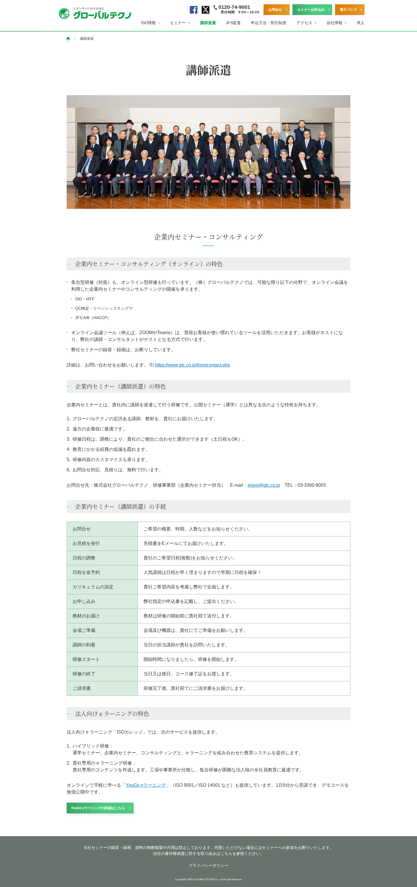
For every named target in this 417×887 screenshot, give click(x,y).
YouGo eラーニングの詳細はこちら (98, 808)
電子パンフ (348, 10)
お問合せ (275, 10)
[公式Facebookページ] (193, 10)
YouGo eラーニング (146, 785)
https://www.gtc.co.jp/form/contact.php (192, 365)
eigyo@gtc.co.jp (264, 485)
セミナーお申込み (311, 10)
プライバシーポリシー (208, 865)
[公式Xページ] (205, 10)
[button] (150, 23)
